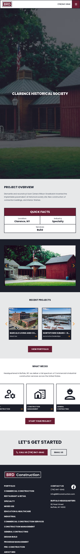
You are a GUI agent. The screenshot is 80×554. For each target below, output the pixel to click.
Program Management (16, 542)
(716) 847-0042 (64, 4)
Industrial (10, 516)
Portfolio (9, 486)
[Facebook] (73, 487)
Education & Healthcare (17, 511)
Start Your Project (40, 421)
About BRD (9, 552)
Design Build (10, 536)
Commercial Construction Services (24, 521)
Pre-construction (14, 547)
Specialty (9, 501)
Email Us (58, 452)
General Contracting (16, 531)
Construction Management (19, 526)
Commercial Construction (19, 491)
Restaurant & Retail (15, 496)
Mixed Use (9, 506)
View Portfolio (40, 349)
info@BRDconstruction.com (63, 494)
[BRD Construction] (7, 4)
